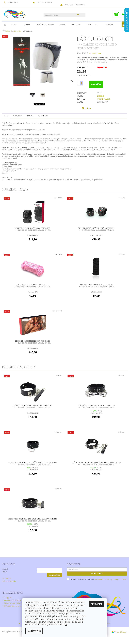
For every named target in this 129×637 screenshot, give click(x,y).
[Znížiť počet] (81, 84)
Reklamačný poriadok (12, 600)
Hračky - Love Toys (45, 25)
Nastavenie (34, 631)
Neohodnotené (95, 53)
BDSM (62, 25)
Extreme (100, 96)
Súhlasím (96, 604)
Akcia (14, 25)
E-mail (5, 569)
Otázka (88, 108)
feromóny (108, 25)
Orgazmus (75, 25)
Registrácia (80, 5)
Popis (6, 116)
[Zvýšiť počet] (81, 82)
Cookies (107, 624)
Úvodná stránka (5, 24)
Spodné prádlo (103, 99)
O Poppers (8, 597)
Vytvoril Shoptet (120, 632)
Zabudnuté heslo (9, 581)
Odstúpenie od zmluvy (13, 603)
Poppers (26, 25)
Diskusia (30, 116)
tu (66, 624)
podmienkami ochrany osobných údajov (110, 579)
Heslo (5, 572)
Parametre (17, 116)
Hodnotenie (43, 116)
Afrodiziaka (92, 25)
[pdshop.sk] (14, 13)
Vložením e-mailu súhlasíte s (98, 579)
